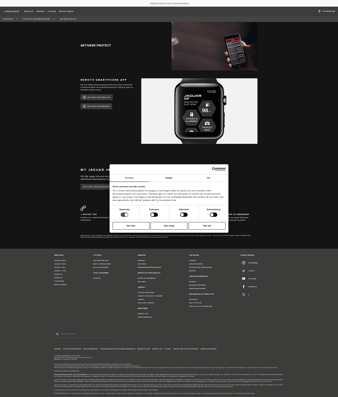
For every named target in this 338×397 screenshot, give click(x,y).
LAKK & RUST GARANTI (146, 303)
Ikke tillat (131, 226)
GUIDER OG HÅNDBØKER (147, 278)
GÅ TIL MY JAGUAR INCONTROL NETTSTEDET (103, 187)
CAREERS (57, 349)
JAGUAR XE (58, 274)
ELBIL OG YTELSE (195, 303)
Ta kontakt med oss (60, 390)
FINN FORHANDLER (145, 317)
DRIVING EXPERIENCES (197, 285)
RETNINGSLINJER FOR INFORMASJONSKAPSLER (118, 349)
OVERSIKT (97, 278)
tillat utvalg (169, 226)
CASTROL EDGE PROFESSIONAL (200, 267)
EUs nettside (122, 386)
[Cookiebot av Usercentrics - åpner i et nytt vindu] (214, 169)
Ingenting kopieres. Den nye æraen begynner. (169, 3)
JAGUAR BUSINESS (196, 264)
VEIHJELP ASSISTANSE (146, 292)
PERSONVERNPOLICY (91, 349)
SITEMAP (168, 349)
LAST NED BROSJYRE (101, 260)
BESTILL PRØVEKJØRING (102, 264)
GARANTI (141, 299)
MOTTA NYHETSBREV (101, 267)
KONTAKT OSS (143, 314)
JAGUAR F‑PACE (60, 264)
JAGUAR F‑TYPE (60, 271)
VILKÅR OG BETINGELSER (72, 349)
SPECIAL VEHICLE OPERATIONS (200, 306)
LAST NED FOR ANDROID (98, 106)
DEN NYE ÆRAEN (60, 284)
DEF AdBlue (142, 282)
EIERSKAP (141, 260)
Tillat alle (207, 226)
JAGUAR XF (58, 278)
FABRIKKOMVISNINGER (197, 288)
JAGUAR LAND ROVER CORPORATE (185, 349)
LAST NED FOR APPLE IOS (98, 97)
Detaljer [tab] (169, 178)
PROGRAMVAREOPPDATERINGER (149, 267)
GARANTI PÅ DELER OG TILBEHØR (150, 296)
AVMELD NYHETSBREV (208, 349)
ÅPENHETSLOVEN (143, 349)
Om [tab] (208, 178)
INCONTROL (142, 264)
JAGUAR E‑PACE (60, 260)
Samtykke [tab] (129, 178)
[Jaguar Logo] (11, 11)
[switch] (154, 215)
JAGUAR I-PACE (59, 267)
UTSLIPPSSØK (59, 281)
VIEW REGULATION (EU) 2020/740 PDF (66, 371)
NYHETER (192, 271)
